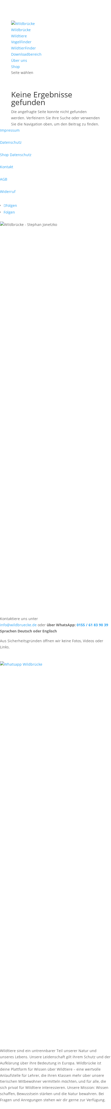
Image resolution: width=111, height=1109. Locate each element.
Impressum (10, 130)
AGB (3, 179)
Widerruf (7, 191)
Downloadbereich (26, 54)
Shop (15, 66)
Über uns (19, 60)
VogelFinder (21, 41)
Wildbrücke (21, 29)
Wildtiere (19, 35)
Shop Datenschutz (15, 154)
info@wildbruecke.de (19, 624)
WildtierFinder (23, 48)
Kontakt (6, 166)
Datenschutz (11, 142)
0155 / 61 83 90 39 (92, 624)
